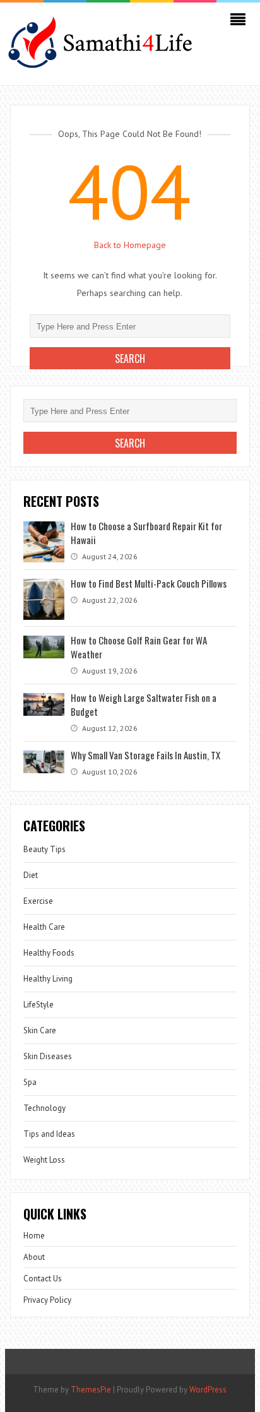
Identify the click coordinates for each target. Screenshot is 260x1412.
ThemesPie (91, 1389)
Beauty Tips (44, 849)
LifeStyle (38, 1004)
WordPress (208, 1389)
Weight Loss (44, 1159)
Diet (30, 875)
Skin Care (39, 1030)
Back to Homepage (130, 245)
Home (34, 1235)
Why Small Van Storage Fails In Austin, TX (145, 755)
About (34, 1257)
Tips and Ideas (49, 1134)
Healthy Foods (48, 952)
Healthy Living (48, 978)
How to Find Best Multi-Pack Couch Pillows (149, 583)
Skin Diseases (47, 1056)
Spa (30, 1082)
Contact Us (42, 1278)
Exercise (38, 901)
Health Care (44, 927)
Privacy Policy (47, 1300)
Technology (44, 1108)
